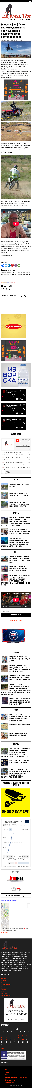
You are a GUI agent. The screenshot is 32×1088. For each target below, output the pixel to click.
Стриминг (3, 980)
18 (6, 1040)
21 (18, 1040)
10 (1, 1038)
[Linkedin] (9, 265)
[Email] (18, 265)
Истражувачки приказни (7, 987)
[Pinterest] (12, 265)
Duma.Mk (3, 475)
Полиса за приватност (10, 1080)
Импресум (7, 1072)
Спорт (2, 991)
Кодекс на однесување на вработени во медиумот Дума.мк (16, 1078)
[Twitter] (6, 265)
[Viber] (15, 265)
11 (6, 1038)
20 (14, 1040)
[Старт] (3, 606)
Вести (2, 982)
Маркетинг (7, 1071)
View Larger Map (4, 932)
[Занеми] (26, 606)
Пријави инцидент (6, 995)
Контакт (6, 1074)
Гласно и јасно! (5, 993)
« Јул (2, 1048)
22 (23, 1040)
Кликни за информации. (9, 900)
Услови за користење (9, 1082)
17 (1, 1040)
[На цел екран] (28, 606)
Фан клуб (3, 978)
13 (14, 1038)
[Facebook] (2, 265)
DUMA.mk (7, 475)
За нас (6, 1069)
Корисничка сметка (16, 620)
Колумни (3, 989)
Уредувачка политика (9, 1076)
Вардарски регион (6, 985)
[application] (16, 600)
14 (18, 1038)
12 (10, 1038)
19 (10, 1040)
